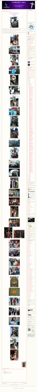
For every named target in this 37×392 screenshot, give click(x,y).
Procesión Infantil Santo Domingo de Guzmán (31, 138)
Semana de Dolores (29, 44)
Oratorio (28, 257)
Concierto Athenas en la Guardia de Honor (32, 61)
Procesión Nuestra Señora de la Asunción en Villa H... (31, 115)
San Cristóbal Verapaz (30, 270)
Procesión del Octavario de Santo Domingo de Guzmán (31, 107)
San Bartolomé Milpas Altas (30, 269)
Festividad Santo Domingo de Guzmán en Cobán (31, 161)
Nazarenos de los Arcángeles (30, 182)
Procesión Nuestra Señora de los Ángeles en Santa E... (31, 166)
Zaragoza (29, 298)
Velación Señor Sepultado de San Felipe (31, 91)
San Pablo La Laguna (30, 280)
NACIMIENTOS (29, 228)
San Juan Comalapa (29, 274)
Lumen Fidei (29, 238)
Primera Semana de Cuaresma (30, 40)
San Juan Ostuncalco (30, 276)
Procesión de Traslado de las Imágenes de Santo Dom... (31, 148)
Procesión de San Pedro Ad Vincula (31, 111)
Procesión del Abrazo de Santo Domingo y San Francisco (31, 150)
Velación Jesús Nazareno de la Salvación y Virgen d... (31, 96)
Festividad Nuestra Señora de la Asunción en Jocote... (31, 123)
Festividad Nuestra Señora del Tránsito (31, 128)
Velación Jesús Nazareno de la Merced (31, 146)
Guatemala (29, 251)
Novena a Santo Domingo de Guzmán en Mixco (31, 172)
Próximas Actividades (30, 184)
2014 (28, 82)
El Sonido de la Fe (29, 200)
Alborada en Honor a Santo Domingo (30, 163)
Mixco (28, 256)
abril (29, 175)
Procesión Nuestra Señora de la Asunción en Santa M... (31, 118)
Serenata (28, 212)
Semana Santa (29, 45)
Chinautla (29, 244)
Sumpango (29, 292)
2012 (28, 178)
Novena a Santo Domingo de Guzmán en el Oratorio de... (31, 170)
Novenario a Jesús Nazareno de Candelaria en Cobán (31, 89)
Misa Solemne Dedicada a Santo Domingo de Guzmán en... (31, 152)
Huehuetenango (29, 252)
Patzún (28, 262)
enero (29, 177)
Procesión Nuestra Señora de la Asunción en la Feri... (31, 114)
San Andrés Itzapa (29, 268)
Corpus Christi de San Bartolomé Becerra (31, 99)
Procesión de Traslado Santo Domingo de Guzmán (31, 106)
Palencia (28, 258)
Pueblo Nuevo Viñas (29, 263)
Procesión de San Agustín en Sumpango (31, 90)
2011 (28, 179)
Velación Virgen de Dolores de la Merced (31, 108)
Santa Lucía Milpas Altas (30, 286)
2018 (28, 79)
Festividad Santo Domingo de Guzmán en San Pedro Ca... (31, 135)
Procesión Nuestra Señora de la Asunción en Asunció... (31, 126)
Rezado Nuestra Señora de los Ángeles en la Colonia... (31, 164)
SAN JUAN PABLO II (29, 230)
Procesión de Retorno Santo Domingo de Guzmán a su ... (31, 140)
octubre (29, 85)
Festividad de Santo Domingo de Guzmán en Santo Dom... (31, 160)
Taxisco (28, 293)
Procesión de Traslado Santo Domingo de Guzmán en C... (31, 168)
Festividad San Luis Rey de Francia (31, 92)
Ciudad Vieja (29, 246)
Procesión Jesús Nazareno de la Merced (31, 142)
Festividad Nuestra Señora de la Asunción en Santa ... (31, 121)
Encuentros (29, 208)
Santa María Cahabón (30, 287)
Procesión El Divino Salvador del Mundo (31, 155)
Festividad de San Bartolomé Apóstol (30, 103)
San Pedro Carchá (29, 281)
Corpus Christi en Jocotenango (30, 124)
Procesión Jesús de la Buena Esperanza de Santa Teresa (31, 154)
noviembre (30, 84)
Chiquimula (29, 245)
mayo (29, 174)
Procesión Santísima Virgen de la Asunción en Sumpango (31, 131)
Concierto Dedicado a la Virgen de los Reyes (32, 64)
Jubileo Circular (29, 68)
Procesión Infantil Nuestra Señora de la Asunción (31, 132)
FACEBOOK (29, 305)
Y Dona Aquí (29, 215)
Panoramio (29, 312)
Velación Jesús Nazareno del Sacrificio (31, 104)
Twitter (28, 306)
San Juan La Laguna (29, 275)
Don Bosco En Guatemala (30, 207)
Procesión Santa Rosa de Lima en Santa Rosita (31, 87)
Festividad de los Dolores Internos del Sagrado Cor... (31, 94)
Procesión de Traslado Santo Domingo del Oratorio (31, 158)
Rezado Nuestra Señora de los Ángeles (31, 169)
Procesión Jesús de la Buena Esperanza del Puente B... (31, 144)
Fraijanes (28, 250)
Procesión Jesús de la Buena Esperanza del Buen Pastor (31, 145)
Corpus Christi (29, 206)
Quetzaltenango (29, 264)
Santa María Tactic (29, 288)
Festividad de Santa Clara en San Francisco (31, 133)
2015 (28, 81)
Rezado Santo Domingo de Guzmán (31, 129)
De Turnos (29, 53)
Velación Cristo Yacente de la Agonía (31, 100)
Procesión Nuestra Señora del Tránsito (31, 127)
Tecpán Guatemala (29, 294)
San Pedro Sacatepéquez (30, 282)
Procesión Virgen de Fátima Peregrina (30, 98)
